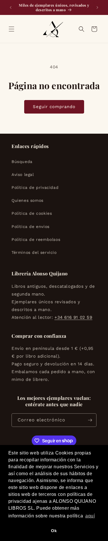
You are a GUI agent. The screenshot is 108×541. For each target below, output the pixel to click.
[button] (11, 29)
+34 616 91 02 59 (73, 317)
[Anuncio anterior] (10, 7)
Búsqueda (22, 161)
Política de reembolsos (36, 239)
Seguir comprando (54, 106)
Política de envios (31, 226)
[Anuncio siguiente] (97, 7)
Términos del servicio (34, 252)
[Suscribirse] (90, 420)
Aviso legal (23, 174)
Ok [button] (54, 530)
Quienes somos (27, 200)
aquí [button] (90, 515)
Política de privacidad (35, 187)
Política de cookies (32, 213)
